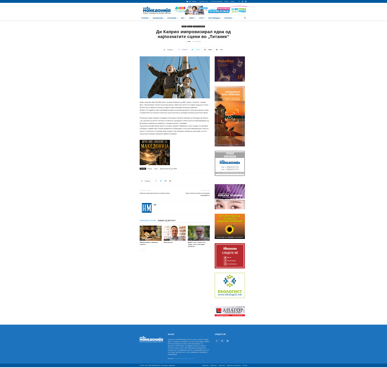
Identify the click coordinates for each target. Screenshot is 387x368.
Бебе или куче (168, 242)
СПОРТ (201, 18)
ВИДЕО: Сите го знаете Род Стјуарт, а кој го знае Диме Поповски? (196, 244)
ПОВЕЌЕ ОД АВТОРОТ (167, 221)
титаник (149, 168)
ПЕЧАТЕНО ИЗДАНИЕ (216, 1)
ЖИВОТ (192, 18)
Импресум (205, 365)
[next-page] (144, 250)
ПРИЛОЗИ (228, 18)
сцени (156, 168)
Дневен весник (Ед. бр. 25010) (168, 168)
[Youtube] (245, 1)
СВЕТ (182, 18)
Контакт (245, 365)
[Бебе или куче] (175, 233)
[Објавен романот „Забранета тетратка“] (151, 233)
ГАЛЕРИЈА (144, 18)
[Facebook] (239, 1)
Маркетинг (213, 365)
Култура (142, 240)
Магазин (190, 26)
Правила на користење (234, 365)
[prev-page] (141, 250)
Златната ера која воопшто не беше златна (155, 193)
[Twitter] (161, 181)
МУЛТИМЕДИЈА (214, 18)
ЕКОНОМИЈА (171, 18)
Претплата (222, 365)
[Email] (165, 181)
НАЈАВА (232, 1)
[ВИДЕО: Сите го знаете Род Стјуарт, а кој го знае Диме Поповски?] (199, 233)
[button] (244, 18)
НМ (189, 41)
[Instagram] (242, 1)
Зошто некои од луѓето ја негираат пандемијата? (198, 194)
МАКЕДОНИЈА (158, 18)
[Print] (170, 181)
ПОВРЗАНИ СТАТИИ (148, 221)
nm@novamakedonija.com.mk (184, 358)
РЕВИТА (226, 1)
